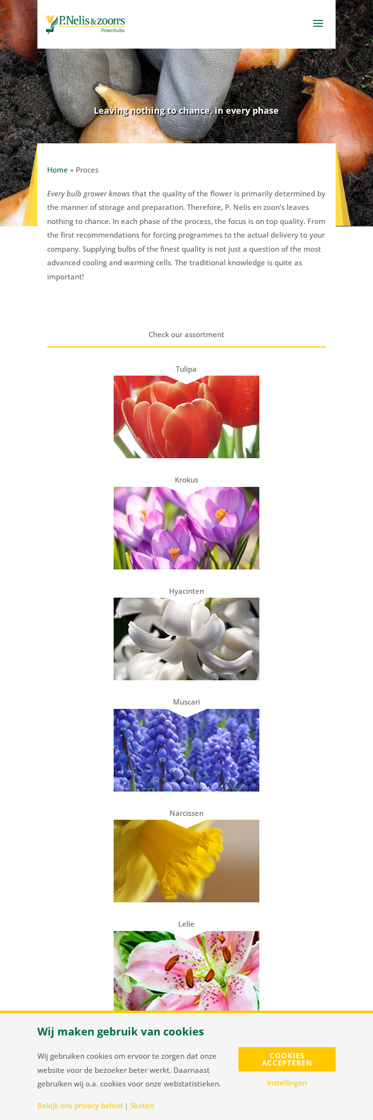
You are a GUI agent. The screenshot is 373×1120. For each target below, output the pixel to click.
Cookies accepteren (287, 1059)
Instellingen (287, 1082)
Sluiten (142, 1105)
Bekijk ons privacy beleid (79, 1105)
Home (57, 169)
